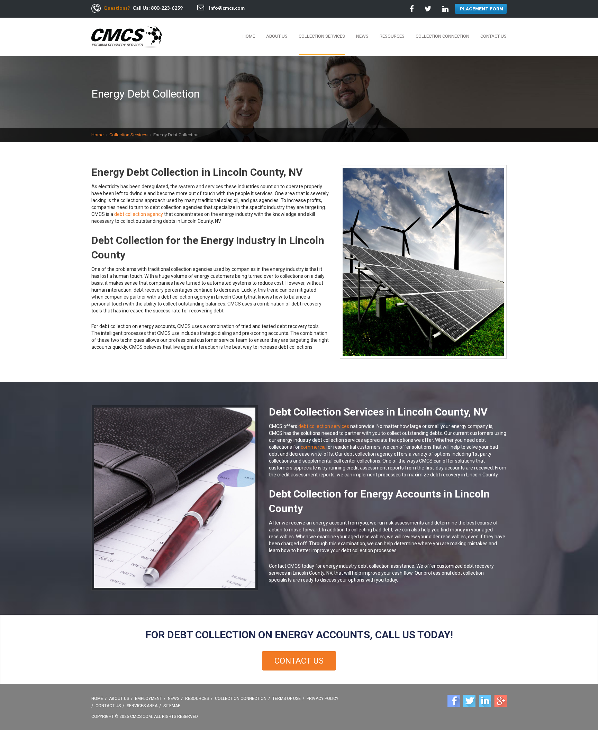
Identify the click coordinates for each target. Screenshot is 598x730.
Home (249, 36)
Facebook (453, 701)
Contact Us (493, 36)
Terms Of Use (286, 698)
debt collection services (323, 426)
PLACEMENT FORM (481, 8)
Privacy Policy (322, 698)
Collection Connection (442, 36)
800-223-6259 (167, 8)
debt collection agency (138, 214)
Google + (500, 701)
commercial (314, 447)
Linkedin (485, 701)
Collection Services (322, 36)
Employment (148, 698)
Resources (392, 36)
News (362, 36)
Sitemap (171, 705)
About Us (277, 36)
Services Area (142, 705)
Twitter (469, 701)
